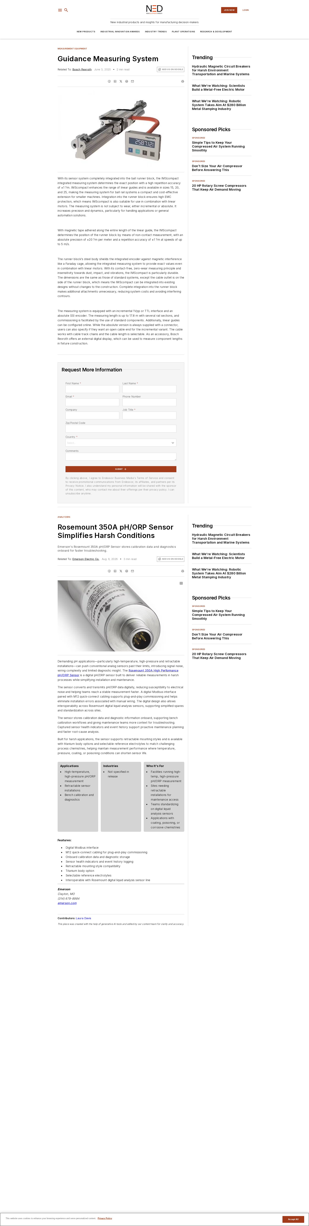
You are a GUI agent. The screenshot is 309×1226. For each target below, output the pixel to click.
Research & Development (216, 31)
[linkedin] (115, 81)
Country (72, 436)
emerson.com (67, 903)
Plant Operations (183, 31)
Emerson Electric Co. (85, 559)
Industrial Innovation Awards (120, 31)
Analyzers (64, 517)
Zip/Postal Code (75, 422)
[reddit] (126, 81)
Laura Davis (83, 918)
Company (71, 409)
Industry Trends (156, 31)
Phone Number (131, 396)
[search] (66, 10)
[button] (60, 10)
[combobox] (121, 442)
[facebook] (109, 81)
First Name (73, 383)
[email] (132, 81)
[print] (182, 81)
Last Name (130, 383)
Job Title (129, 409)
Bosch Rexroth (82, 69)
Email (70, 396)
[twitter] (120, 81)
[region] (154, 1219)
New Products (86, 31)
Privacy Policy (105, 1218)
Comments (72, 450)
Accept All (293, 1219)
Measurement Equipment (72, 48)
